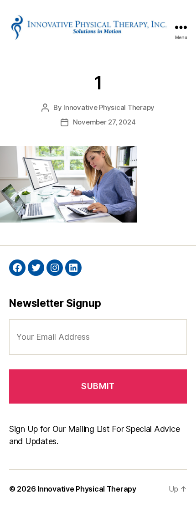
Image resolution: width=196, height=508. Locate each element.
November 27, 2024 (104, 122)
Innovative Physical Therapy (109, 107)
